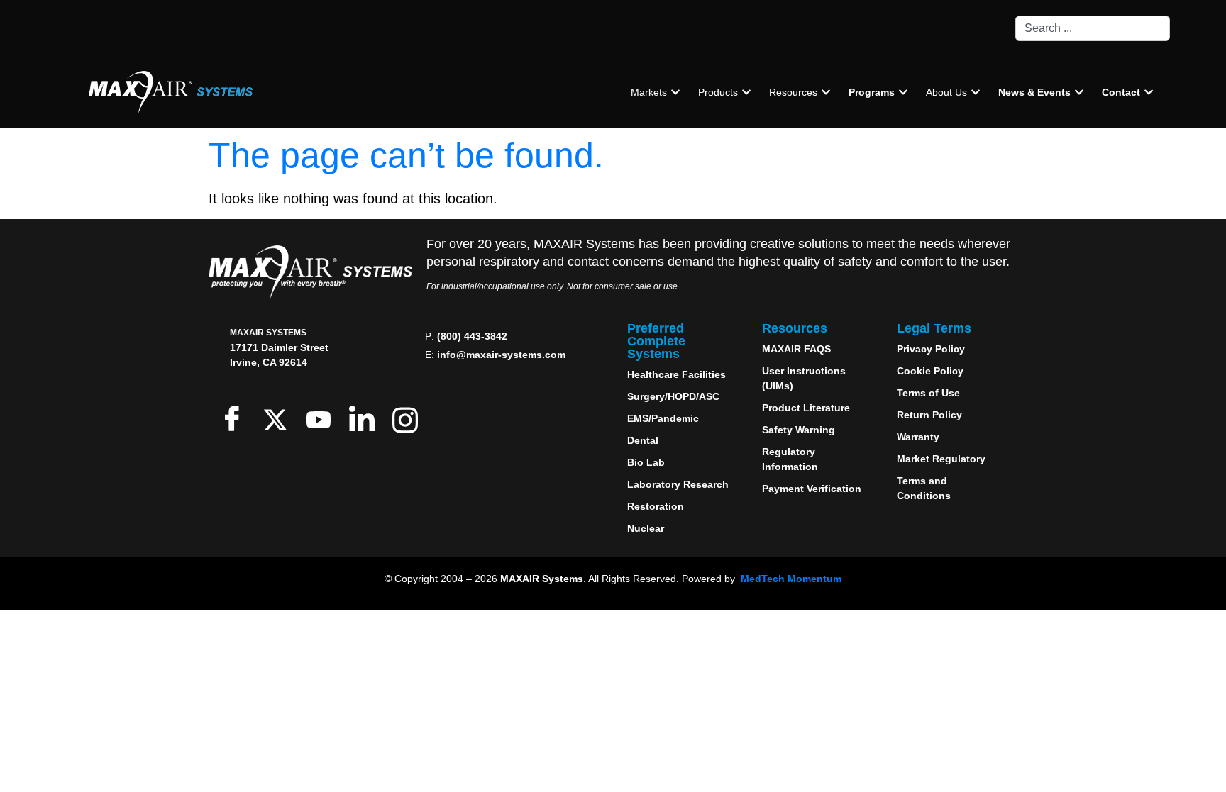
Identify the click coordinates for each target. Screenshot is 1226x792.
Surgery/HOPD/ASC (673, 396)
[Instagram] (408, 418)
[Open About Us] (976, 92)
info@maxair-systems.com (501, 354)
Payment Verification (811, 488)
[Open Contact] (1149, 92)
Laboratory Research (678, 484)
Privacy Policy (931, 349)
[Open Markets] (675, 92)
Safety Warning (798, 429)
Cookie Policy (930, 371)
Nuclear (645, 528)
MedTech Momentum (791, 578)
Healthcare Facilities (676, 374)
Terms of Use (928, 392)
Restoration (655, 506)
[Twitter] (278, 418)
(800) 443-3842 (472, 336)
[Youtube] (322, 418)
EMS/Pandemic (663, 418)
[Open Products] (746, 92)
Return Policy (929, 414)
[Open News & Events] (1079, 92)
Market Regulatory (941, 458)
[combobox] (1092, 28)
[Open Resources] (826, 92)
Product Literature (806, 407)
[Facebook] (235, 418)
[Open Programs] (903, 92)
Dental (642, 440)
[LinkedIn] (365, 418)
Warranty (918, 436)
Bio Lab (646, 462)
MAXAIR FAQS (796, 349)
